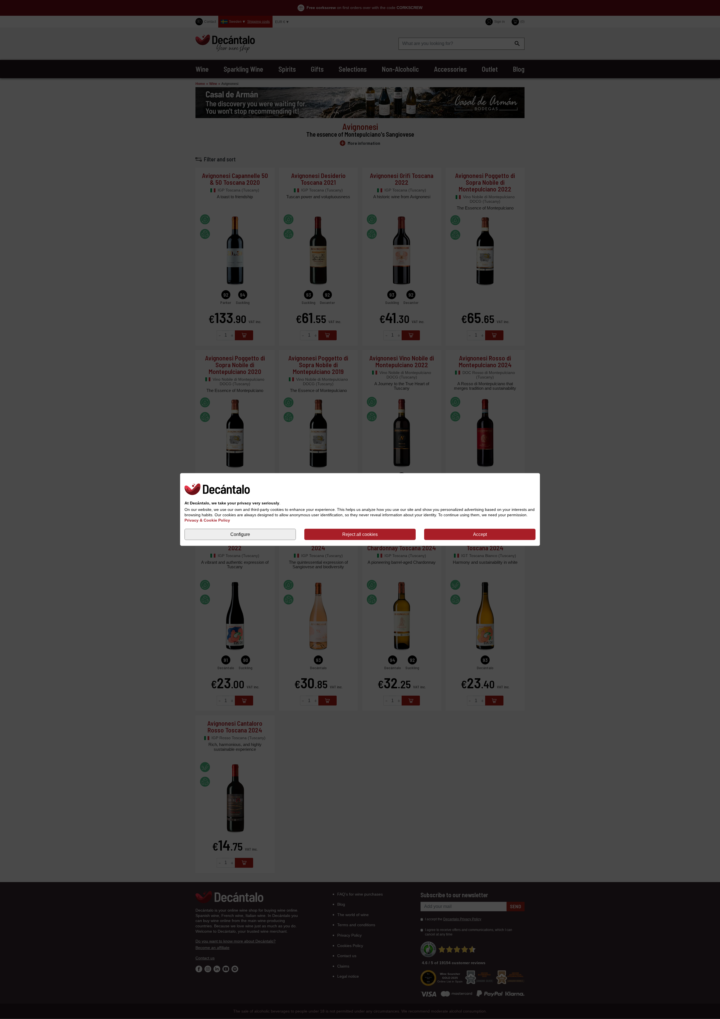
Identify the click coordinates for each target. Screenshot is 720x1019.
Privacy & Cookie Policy (207, 520)
